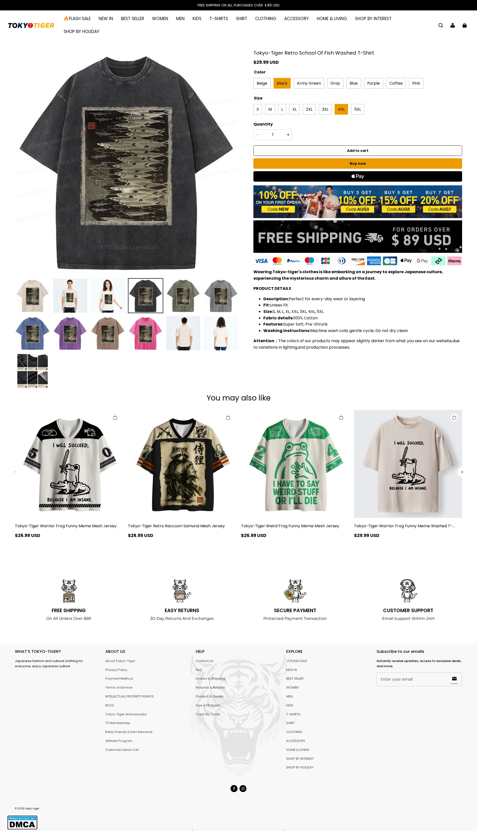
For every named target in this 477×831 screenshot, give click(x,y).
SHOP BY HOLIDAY (81, 31)
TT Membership (117, 723)
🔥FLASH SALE (77, 19)
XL (294, 109)
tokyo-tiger (32, 808)
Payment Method (119, 678)
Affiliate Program (118, 740)
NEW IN (106, 19)
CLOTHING (265, 19)
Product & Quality (210, 696)
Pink (416, 83)
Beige (262, 83)
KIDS (197, 19)
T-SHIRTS (218, 19)
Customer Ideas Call (121, 749)
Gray (335, 83)
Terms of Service (118, 687)
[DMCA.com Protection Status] (22, 829)
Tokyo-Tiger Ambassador (126, 714)
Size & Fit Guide (208, 705)
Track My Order (208, 714)
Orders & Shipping (210, 678)
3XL (325, 109)
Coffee (396, 83)
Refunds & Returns (210, 687)
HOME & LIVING (332, 19)
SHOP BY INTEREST (373, 19)
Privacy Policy (116, 669)
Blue (354, 83)
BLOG (109, 705)
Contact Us (204, 661)
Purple (373, 83)
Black (282, 83)
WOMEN (160, 19)
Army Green (309, 83)
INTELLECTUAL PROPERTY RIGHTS (129, 696)
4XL (341, 109)
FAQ (199, 669)
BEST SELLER (132, 19)
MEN (180, 19)
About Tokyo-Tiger (120, 661)
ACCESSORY (296, 19)
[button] (441, 25)
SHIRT (241, 19)
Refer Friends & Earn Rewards (129, 732)
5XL (357, 109)
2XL (309, 109)
